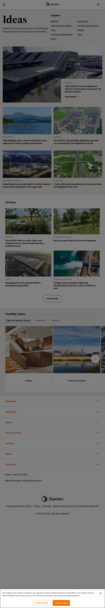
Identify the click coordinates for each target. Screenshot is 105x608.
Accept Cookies (61, 603)
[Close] (101, 593)
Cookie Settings (42, 603)
